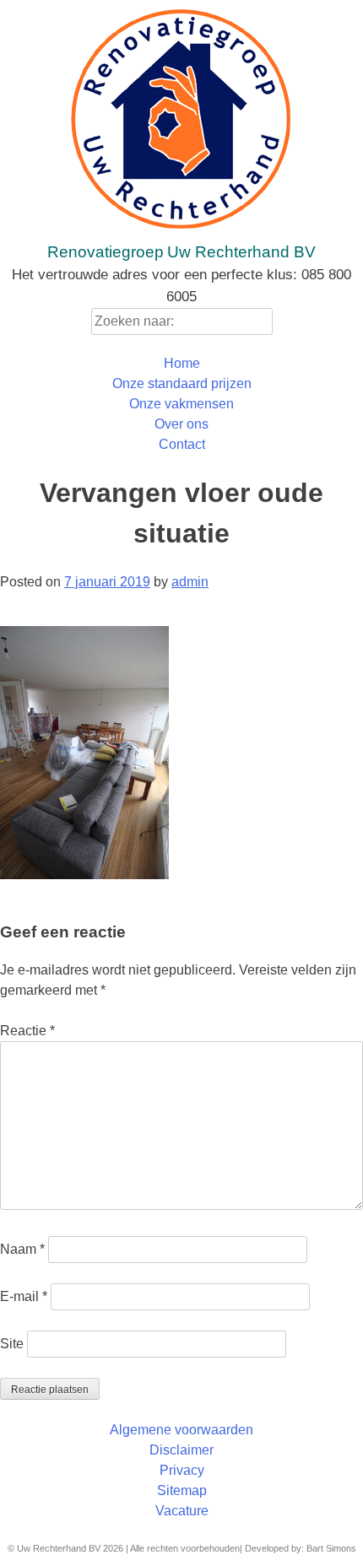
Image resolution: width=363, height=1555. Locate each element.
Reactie (27, 1030)
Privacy (182, 1470)
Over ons (181, 424)
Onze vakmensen (181, 404)
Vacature (182, 1511)
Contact (182, 444)
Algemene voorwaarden (181, 1430)
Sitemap (182, 1490)
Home (182, 363)
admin (190, 582)
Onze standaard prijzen (182, 383)
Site (12, 1343)
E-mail (23, 1296)
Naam (22, 1249)
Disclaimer (181, 1450)
